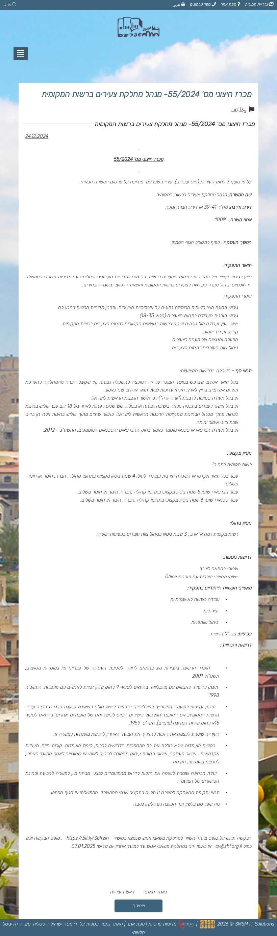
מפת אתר (229, 4)
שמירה (138, 906)
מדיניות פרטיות (162, 924)
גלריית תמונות (257, 4)
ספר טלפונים (201, 4)
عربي (177, 4)
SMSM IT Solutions (254, 924)
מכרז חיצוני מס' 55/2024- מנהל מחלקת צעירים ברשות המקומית (147, 94)
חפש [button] (7, 4)
